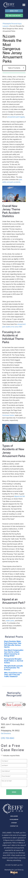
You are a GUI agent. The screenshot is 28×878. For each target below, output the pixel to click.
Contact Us (14, 826)
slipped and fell (19, 496)
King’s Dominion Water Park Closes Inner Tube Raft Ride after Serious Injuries (12, 644)
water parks (10, 621)
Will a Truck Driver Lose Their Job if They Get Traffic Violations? (13, 674)
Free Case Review (14, 15)
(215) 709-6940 (7, 738)
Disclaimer (14, 816)
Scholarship (14, 819)
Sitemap (14, 822)
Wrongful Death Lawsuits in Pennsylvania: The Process (13, 668)
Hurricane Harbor (8, 415)
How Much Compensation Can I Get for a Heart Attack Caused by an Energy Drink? (13, 653)
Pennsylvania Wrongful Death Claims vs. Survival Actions (13, 661)
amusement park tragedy (16, 117)
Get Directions (6, 733)
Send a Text (14, 11)
